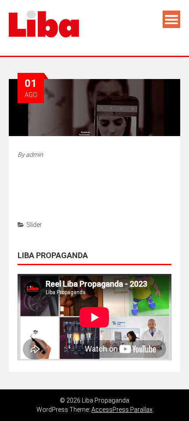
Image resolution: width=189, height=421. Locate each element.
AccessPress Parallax (122, 409)
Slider (34, 224)
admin (34, 154)
